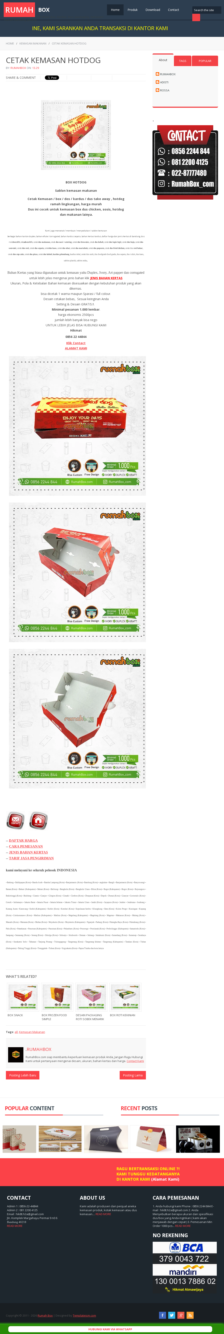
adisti (164, 82)
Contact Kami (135, 1061)
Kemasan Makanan (32, 43)
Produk (133, 10)
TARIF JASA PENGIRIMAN (31, 858)
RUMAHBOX (18, 68)
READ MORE (15, 1226)
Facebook (162, 1315)
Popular (205, 61)
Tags (182, 61)
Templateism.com (84, 1315)
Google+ (180, 1315)
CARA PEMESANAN (26, 846)
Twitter (171, 1315)
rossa (164, 90)
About (163, 60)
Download (152, 10)
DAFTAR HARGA (23, 840)
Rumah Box (45, 1315)
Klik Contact (76, 343)
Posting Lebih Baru (22, 1075)
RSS (190, 1315)
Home (115, 10)
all (16, 1032)
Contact (173, 10)
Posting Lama (133, 1075)
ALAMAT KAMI (76, 348)
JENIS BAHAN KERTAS (28, 852)
